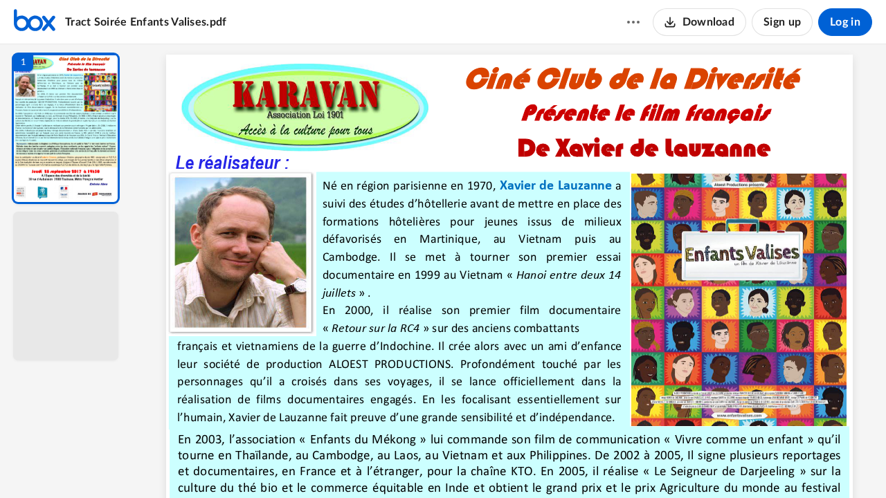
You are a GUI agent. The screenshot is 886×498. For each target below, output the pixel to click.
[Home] (34, 22)
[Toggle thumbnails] (382, 464)
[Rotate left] (586, 464)
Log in (845, 22)
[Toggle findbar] (407, 464)
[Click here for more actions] (633, 22)
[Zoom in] (558, 464)
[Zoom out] (511, 464)
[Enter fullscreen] (637, 464)
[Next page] (481, 464)
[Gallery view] (612, 464)
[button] (66, 128)
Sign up (782, 22)
